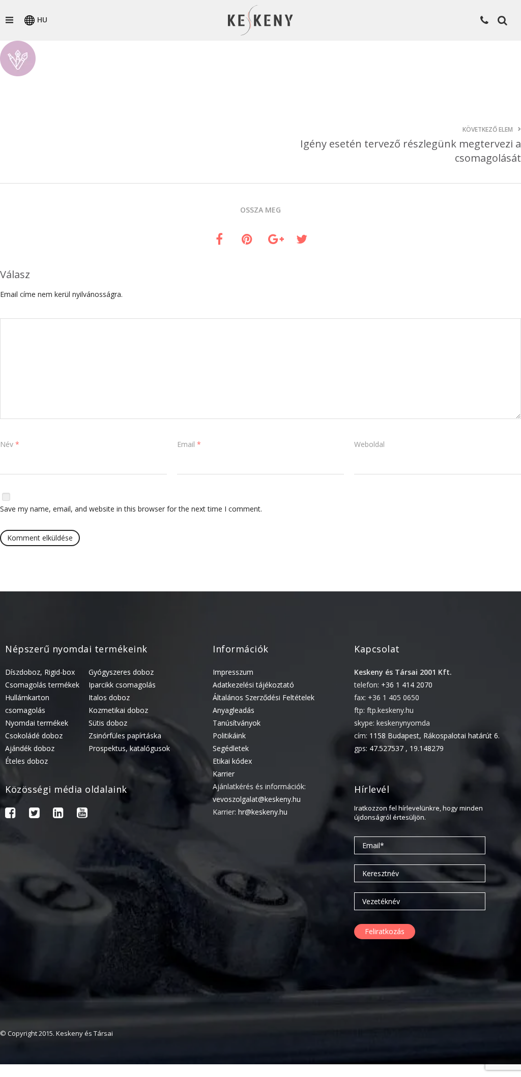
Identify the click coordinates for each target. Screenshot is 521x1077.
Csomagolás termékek (42, 685)
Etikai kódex (232, 761)
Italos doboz (109, 697)
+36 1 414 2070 (406, 685)
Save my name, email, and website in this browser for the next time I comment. (131, 509)
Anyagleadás (233, 710)
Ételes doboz (26, 761)
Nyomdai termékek (36, 723)
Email (189, 444)
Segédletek (231, 748)
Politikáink (229, 735)
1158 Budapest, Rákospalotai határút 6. (434, 735)
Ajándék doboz (29, 748)
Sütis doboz (108, 723)
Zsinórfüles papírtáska (125, 735)
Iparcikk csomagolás (122, 685)
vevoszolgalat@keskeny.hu (257, 799)
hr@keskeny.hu (262, 812)
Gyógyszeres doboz (121, 672)
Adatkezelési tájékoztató (253, 685)
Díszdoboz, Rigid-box (40, 672)
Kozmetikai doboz (118, 710)
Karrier (224, 774)
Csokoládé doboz (34, 735)
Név (9, 444)
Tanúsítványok (236, 723)
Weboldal (369, 444)
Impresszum (233, 672)
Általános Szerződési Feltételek (263, 697)
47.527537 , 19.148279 (406, 748)
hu (42, 19)
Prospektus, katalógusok (129, 748)
